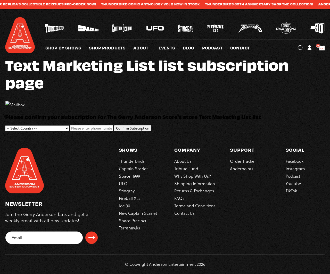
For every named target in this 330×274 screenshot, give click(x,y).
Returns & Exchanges (194, 191)
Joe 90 (124, 205)
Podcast (293, 176)
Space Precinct (132, 220)
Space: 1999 (129, 176)
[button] (146, 47)
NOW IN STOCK (180, 4)
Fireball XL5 (130, 198)
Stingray (127, 191)
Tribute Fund (186, 168)
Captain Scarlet (133, 168)
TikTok (291, 191)
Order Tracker (243, 161)
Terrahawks (129, 228)
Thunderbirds (132, 161)
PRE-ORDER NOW (72, 4)
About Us (183, 161)
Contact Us (184, 213)
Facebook (294, 161)
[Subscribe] (91, 237)
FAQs (179, 198)
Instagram (295, 168)
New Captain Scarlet (138, 213)
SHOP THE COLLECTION (285, 4)
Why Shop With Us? (192, 176)
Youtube (293, 183)
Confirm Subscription (132, 128)
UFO (123, 183)
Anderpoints (241, 168)
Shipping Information (194, 183)
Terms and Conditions (195, 205)
